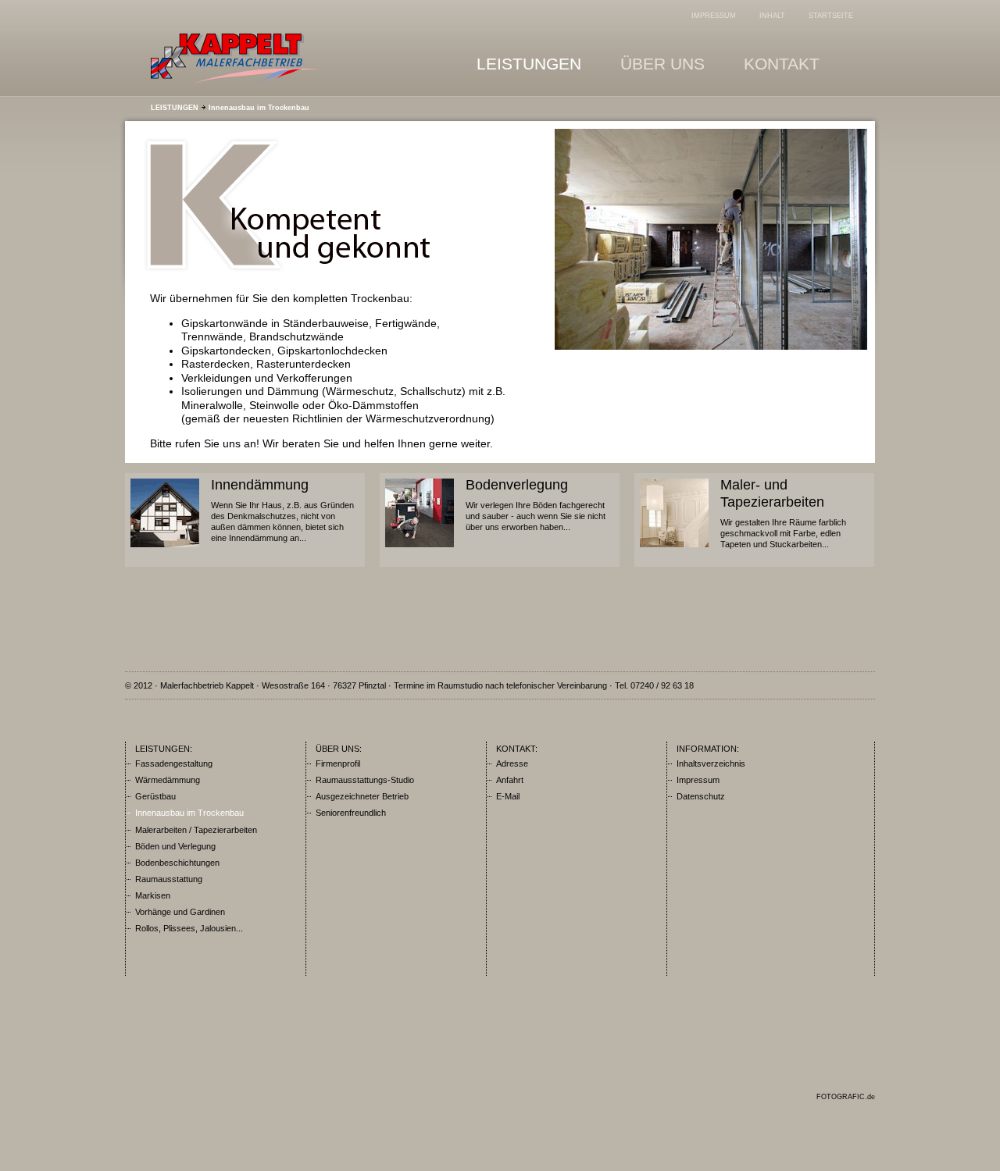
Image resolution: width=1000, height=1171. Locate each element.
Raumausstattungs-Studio (365, 780)
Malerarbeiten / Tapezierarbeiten (196, 830)
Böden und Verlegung (175, 846)
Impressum (698, 780)
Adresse (512, 763)
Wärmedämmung (167, 780)
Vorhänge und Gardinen (180, 912)
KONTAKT (782, 64)
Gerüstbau (155, 796)
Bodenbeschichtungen (177, 862)
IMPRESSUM (713, 16)
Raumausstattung (168, 879)
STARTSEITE (831, 16)
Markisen (152, 895)
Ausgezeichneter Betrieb (362, 796)
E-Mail (508, 796)
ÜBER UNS (662, 64)
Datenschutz (701, 796)
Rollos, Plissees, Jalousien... (189, 928)
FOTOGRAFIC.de (845, 1097)
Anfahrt (509, 780)
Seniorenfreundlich (351, 812)
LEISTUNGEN (529, 64)
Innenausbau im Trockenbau (259, 108)
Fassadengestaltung (173, 763)
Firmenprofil (338, 763)
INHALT (772, 16)
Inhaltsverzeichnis (711, 763)
